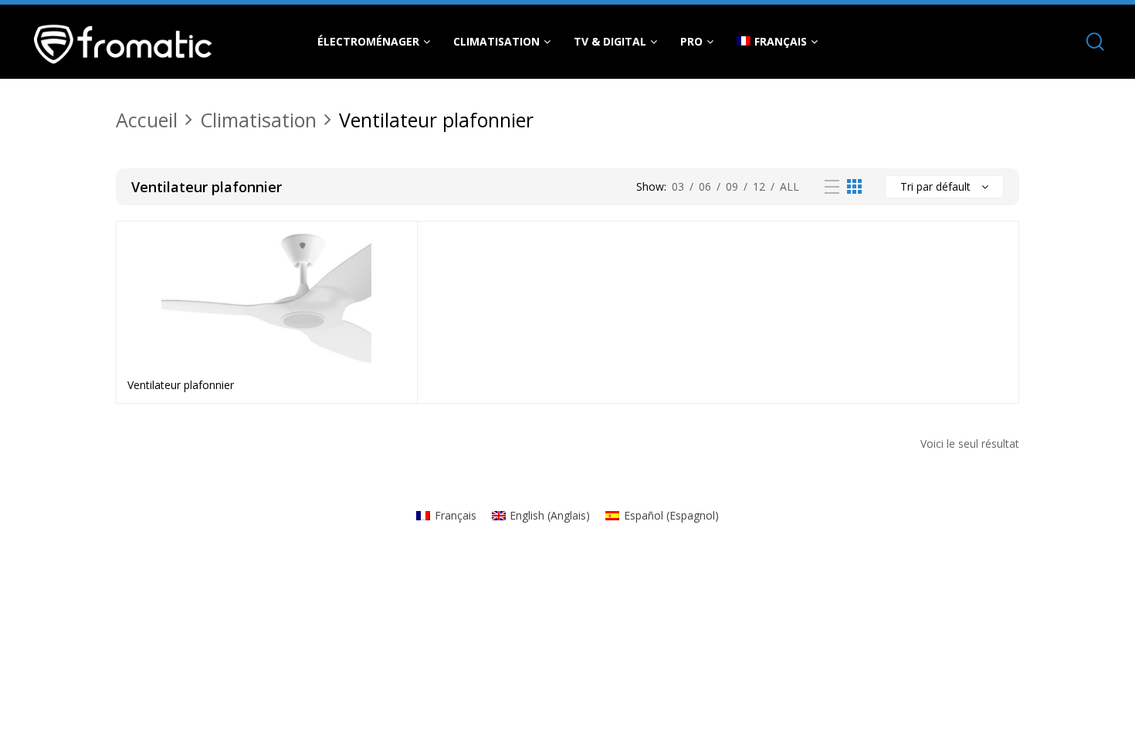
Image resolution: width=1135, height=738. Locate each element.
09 (732, 186)
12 (759, 186)
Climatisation (496, 41)
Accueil (147, 120)
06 (705, 186)
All (789, 186)
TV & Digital (610, 41)
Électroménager (368, 41)
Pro (691, 41)
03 (678, 186)
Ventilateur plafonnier (180, 384)
